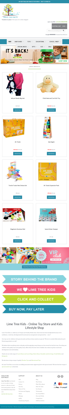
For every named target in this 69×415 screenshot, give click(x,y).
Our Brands (39, 389)
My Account (50, 412)
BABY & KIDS (18, 41)
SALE (49, 46)
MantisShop (51, 406)
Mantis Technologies (29, 406)
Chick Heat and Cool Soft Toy (51, 98)
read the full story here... (7, 394)
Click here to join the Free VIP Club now (34, 267)
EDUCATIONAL (40, 41)
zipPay (20, 398)
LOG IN (58, 22)
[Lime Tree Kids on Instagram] (62, 376)
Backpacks (4, 356)
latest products (34, 66)
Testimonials (39, 391)
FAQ (20, 379)
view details (17, 110)
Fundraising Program (24, 400)
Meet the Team (39, 386)
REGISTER (64, 22)
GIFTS (33, 46)
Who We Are (39, 382)
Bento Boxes (36, 354)
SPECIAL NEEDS (22, 46)
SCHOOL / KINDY (54, 41)
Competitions (39, 398)
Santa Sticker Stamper (51, 229)
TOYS (29, 41)
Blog (37, 379)
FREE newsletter (40, 400)
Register (58, 412)
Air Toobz (18, 142)
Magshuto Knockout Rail (17, 229)
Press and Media (40, 396)
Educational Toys (36, 360)
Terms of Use (22, 389)
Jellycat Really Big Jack (18, 98)
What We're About (40, 384)
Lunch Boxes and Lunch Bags (25, 354)
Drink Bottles (57, 354)
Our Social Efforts (40, 393)
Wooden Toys (25, 360)
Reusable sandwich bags (46, 354)
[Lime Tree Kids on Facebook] (58, 376)
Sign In (64, 412)
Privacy (20, 384)
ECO (42, 46)
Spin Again (51, 142)
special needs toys (7, 366)
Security (21, 386)
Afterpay (21, 396)
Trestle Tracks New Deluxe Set (18, 185)
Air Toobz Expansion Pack (51, 185)
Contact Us (21, 382)
